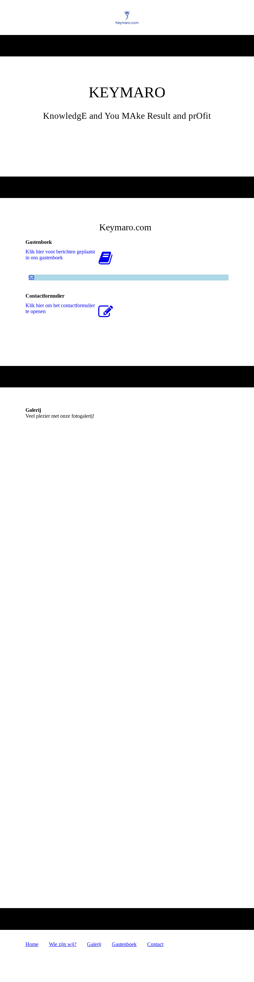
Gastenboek (124, 944)
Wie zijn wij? (62, 944)
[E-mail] (31, 277)
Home (31, 944)
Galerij (94, 944)
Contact (155, 944)
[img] (127, 17)
